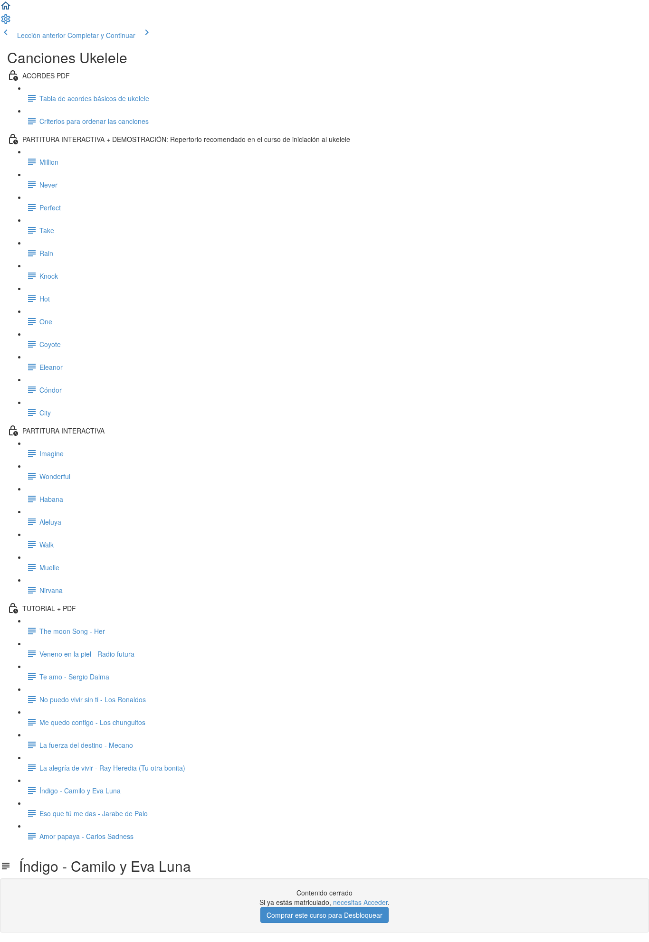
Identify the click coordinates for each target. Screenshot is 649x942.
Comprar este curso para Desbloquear (324, 915)
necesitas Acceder (360, 902)
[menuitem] (5, 22)
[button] (5, 8)
